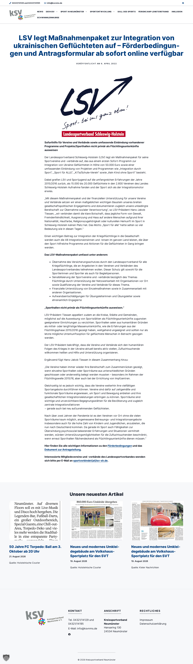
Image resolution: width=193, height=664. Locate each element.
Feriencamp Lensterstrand (153, 12)
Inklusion (177, 12)
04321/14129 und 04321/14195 (26, 3)
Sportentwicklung (101, 12)
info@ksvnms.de (54, 3)
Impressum (146, 619)
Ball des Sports (127, 12)
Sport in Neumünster (72, 12)
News (40, 12)
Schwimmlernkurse (48, 18)
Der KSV (50, 12)
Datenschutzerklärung (153, 623)
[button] (6, 658)
